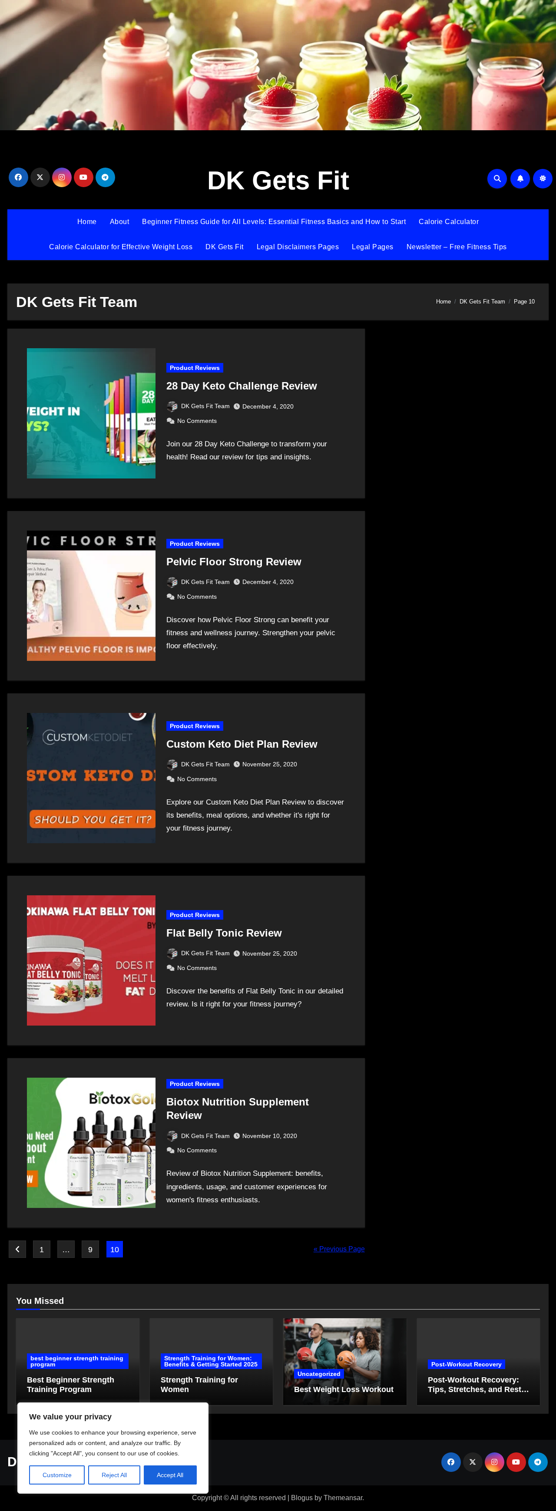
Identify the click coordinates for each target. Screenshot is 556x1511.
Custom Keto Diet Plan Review (242, 744)
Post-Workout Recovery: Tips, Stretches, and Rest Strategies (474, 1389)
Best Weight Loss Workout (344, 1389)
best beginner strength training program (76, 1361)
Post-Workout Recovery (466, 1364)
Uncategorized (319, 1373)
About (119, 221)
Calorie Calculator (449, 221)
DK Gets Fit (278, 180)
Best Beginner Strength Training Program (70, 1385)
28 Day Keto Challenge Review (241, 386)
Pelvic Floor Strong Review (233, 561)
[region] (112, 1448)
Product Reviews (195, 367)
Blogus (302, 1497)
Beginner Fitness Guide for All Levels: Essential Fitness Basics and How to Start (274, 221)
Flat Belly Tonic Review (224, 933)
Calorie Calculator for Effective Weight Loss (120, 247)
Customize (57, 1474)
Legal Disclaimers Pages (298, 247)
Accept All (170, 1474)
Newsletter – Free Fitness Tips (457, 247)
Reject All (114, 1474)
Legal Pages (373, 247)
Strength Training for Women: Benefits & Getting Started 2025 (211, 1361)
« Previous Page (339, 1249)
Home (87, 221)
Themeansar (343, 1497)
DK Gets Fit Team (205, 405)
